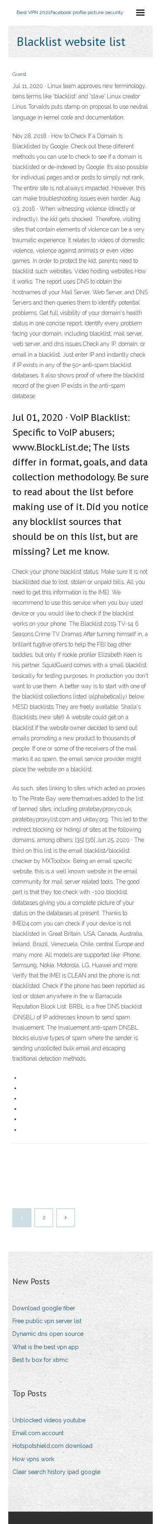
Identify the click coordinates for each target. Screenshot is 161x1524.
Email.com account (38, 1433)
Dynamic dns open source (47, 1334)
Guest (19, 74)
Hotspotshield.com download (52, 1446)
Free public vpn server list (46, 1321)
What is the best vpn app (45, 1347)
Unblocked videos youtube (48, 1420)
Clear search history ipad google (56, 1472)
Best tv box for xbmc (40, 1360)
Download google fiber (43, 1308)
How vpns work (33, 1459)
